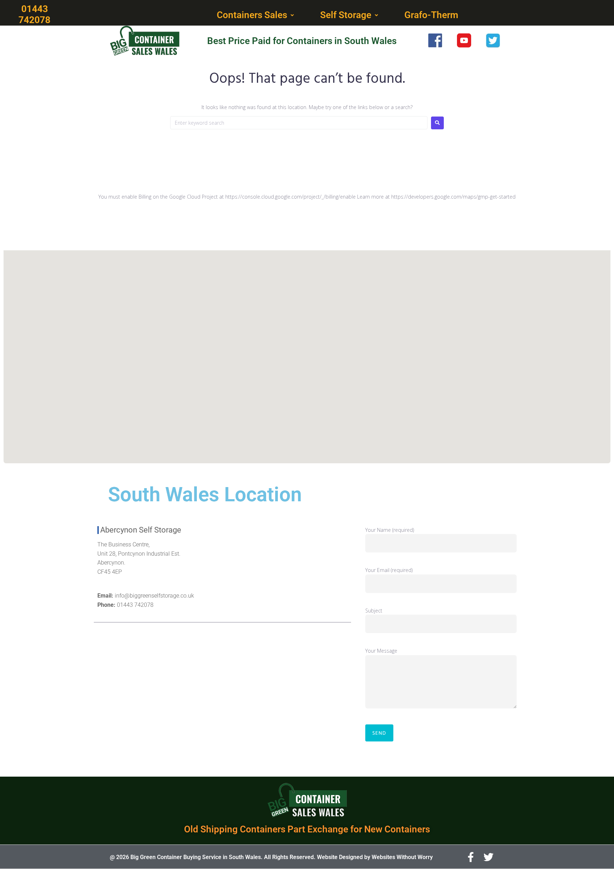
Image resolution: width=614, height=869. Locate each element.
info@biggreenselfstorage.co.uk (154, 595)
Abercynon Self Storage (140, 529)
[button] (256, 15)
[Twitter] (489, 857)
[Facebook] (471, 857)
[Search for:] (298, 122)
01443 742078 (135, 604)
